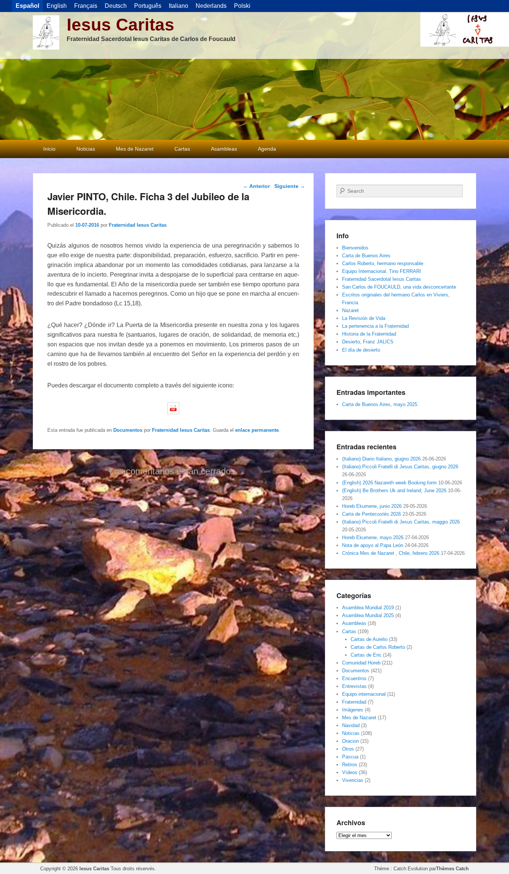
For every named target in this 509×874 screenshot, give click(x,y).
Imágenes (352, 710)
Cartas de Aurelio (369, 639)
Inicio (49, 149)
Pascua (350, 757)
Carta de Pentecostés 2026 (371, 514)
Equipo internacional (364, 694)
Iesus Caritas (120, 24)
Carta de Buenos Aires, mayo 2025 (379, 404)
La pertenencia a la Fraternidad (375, 326)
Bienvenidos (355, 248)
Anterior (256, 186)
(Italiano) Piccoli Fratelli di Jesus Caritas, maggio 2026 (401, 522)
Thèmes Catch (452, 868)
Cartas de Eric (366, 655)
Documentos (127, 430)
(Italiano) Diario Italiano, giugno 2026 (381, 459)
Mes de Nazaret (135, 149)
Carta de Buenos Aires (366, 255)
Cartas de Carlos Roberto (378, 647)
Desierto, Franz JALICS (367, 342)
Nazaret (350, 310)
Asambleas (224, 149)
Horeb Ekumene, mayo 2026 (373, 537)
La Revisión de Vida (363, 318)
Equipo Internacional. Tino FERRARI (381, 271)
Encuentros (354, 678)
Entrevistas (354, 686)
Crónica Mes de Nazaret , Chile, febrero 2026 (390, 553)
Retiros (349, 764)
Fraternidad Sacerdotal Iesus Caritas (381, 279)
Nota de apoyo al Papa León (372, 545)
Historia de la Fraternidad (369, 334)
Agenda (267, 149)
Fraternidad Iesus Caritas (138, 225)
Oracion (350, 741)
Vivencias (352, 780)
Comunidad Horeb (361, 663)
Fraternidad (354, 702)
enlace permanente (257, 430)
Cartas (182, 149)
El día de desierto (361, 350)
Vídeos (349, 772)
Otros (348, 749)
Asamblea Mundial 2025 (368, 615)
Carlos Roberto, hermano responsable (382, 263)
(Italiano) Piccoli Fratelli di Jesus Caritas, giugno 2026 (400, 466)
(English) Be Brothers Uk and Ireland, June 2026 (394, 490)
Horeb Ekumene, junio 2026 (372, 506)
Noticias (85, 149)
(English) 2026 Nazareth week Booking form (389, 482)
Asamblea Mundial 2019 (368, 607)
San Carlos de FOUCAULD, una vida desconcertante (399, 287)
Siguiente (289, 186)
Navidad (351, 725)
